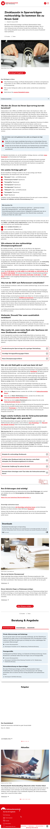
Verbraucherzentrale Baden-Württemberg (15, 397)
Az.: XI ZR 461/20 (6, 275)
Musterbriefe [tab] (30, 627)
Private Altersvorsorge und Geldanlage (15, 634)
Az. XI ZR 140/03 (20, 271)
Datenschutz (23, 826)
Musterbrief (33, 371)
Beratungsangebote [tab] (8, 627)
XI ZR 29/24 (37, 275)
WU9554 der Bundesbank (26, 298)
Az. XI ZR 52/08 (29, 271)
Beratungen (12, 408)
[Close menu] (19, 810)
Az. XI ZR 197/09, (40, 271)
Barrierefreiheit (39, 826)
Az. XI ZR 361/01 (10, 271)
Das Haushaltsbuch (7, 723)
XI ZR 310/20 (15, 275)
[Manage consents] (47, 826)
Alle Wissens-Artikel (24, 606)
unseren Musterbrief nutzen (21, 92)
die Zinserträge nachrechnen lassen (25, 507)
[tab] (23, 741)
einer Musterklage (34, 423)
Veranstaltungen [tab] (20, 627)
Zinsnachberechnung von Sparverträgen (15, 666)
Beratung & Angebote (16, 73)
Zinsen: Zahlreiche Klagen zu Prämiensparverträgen (17, 589)
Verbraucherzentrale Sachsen (12, 402)
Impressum (31, 826)
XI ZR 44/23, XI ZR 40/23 (26, 275)
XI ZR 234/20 (11, 273)
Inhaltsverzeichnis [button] (6, 99)
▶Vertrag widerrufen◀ (32, 827)
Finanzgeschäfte (8, 651)
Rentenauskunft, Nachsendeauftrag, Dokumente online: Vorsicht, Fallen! (23, 786)
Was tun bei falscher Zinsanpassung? (12, 574)
